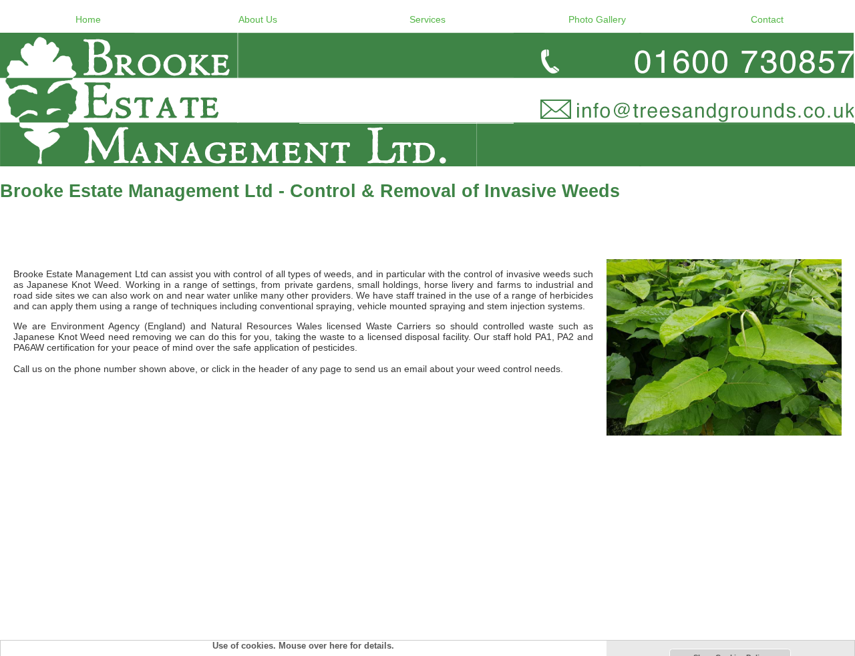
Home (88, 19)
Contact (767, 19)
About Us (257, 19)
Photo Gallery (597, 19)
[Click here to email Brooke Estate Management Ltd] (427, 99)
